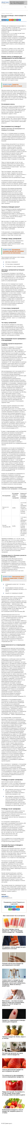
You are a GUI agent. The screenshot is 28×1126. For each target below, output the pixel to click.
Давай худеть (6, 2)
